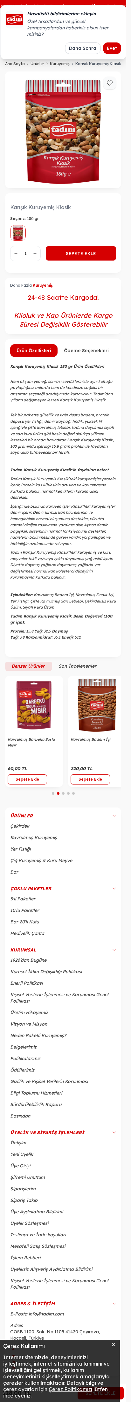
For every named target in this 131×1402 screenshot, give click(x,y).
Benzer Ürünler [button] (28, 666)
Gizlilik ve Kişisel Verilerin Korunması (49, 1085)
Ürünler (37, 63)
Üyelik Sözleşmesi (29, 1227)
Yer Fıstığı (20, 852)
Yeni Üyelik (21, 1158)
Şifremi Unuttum (27, 1181)
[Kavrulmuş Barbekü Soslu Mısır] (33, 704)
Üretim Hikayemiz (29, 1016)
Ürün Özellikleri (34, 350)
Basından (20, 1119)
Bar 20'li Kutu (24, 925)
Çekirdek (19, 829)
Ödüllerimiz (22, 1073)
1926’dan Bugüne (28, 963)
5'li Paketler (22, 902)
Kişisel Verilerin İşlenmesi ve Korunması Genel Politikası (59, 1001)
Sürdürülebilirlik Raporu (35, 1108)
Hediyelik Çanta (27, 937)
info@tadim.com (46, 1317)
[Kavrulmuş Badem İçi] (93, 704)
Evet (112, 48)
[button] (53, 797)
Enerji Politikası (26, 986)
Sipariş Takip (24, 1204)
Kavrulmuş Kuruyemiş (33, 841)
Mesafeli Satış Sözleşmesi (37, 1250)
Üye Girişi (20, 1169)
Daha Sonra (82, 48)
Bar (14, 875)
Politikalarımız (25, 1062)
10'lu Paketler (24, 914)
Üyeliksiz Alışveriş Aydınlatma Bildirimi (51, 1273)
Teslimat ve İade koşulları (38, 1238)
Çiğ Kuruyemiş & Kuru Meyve (41, 864)
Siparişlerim (23, 1192)
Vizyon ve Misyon (28, 1027)
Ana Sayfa (15, 63)
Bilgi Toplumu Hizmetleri (36, 1096)
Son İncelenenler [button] (77, 666)
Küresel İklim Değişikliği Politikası (46, 975)
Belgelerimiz (23, 1050)
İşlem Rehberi (25, 1261)
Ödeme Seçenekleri (86, 350)
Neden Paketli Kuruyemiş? (38, 1039)
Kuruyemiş (60, 63)
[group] (63, 130)
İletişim (18, 1146)
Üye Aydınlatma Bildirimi (36, 1215)
